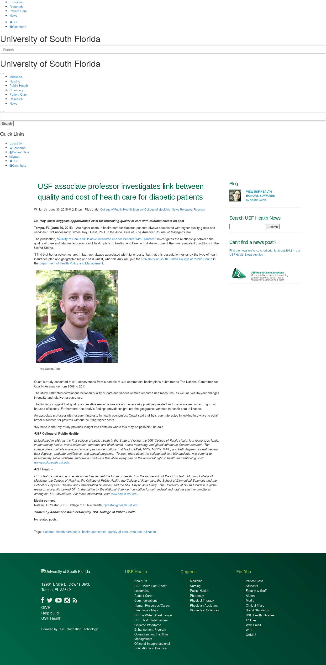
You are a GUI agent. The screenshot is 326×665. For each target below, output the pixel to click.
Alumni (250, 595)
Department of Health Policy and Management (71, 263)
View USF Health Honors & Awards (260, 193)
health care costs (68, 531)
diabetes (48, 531)
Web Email (253, 625)
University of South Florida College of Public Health (176, 259)
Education (16, 143)
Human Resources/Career (152, 605)
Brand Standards (257, 610)
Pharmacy (17, 90)
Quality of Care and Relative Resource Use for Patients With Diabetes (106, 239)
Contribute (19, 26)
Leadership (141, 590)
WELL (250, 630)
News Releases (182, 209)
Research (16, 6)
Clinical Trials (255, 605)
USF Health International (151, 620)
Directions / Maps (146, 610)
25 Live (251, 620)
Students (252, 585)
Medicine (16, 76)
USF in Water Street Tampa (153, 615)
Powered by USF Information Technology (69, 629)
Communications (146, 600)
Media (250, 600)
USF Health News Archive (246, 254)
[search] (2, 111)
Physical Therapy (202, 600)
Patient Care (18, 11)
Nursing (15, 81)
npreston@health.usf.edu (121, 505)
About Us (140, 580)
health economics (94, 531)
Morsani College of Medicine (151, 209)
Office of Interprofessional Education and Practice (152, 645)
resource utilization (143, 531)
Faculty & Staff (256, 590)
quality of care (118, 531)
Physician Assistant (204, 605)
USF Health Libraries (260, 615)
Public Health (19, 85)
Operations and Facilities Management (151, 636)
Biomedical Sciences (204, 610)
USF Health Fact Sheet (150, 585)
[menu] (2, 73)
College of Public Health (116, 209)
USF (15, 22)
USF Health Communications (267, 272)
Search (7, 123)
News (13, 15)
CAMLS (251, 634)
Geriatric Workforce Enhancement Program (150, 627)
